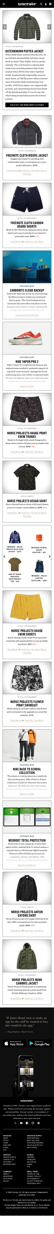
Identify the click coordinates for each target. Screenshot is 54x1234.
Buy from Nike (27, 386)
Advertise (8, 1176)
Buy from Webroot (27, 865)
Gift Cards (32, 1147)
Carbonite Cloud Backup (27, 290)
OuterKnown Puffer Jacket (24, 51)
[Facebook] (27, 1123)
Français (31, 1159)
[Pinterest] (38, 1123)
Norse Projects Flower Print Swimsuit (27, 703)
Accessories (30, 218)
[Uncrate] (27, 4)
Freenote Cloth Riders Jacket (27, 155)
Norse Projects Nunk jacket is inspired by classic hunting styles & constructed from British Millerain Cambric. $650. (27, 989)
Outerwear (17, 46)
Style (8, 46)
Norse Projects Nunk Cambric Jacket (27, 981)
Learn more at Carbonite (27, 315)
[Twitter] (15, 1123)
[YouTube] (21, 1123)
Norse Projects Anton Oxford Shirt (27, 914)
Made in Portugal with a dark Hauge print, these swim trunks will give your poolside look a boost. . (27, 443)
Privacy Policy (34, 1176)
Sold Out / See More (34, 241)
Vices (5, 1147)
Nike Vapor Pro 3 (27, 361)
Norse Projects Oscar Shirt (27, 501)
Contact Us (8, 1159)
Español (31, 1157)
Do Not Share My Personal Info (35, 1182)
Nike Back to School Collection (27, 771)
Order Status (9, 1157)
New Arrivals (33, 1138)
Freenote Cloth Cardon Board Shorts (27, 225)
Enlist (6, 1181)
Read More (12, 170)
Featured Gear (27, 286)
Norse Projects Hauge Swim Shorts (27, 632)
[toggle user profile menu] (45, 4)
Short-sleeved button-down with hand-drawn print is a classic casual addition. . (27, 506)
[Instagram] (33, 1123)
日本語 (29, 1164)
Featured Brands (35, 1143)
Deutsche (31, 1162)
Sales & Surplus (35, 1145)
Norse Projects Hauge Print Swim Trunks (27, 435)
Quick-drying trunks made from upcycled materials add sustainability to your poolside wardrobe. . (27, 640)
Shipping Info (9, 1164)
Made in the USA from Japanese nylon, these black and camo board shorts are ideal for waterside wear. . (27, 233)
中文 (28, 1166)
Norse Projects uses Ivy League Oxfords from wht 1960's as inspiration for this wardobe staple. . (27, 922)
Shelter (7, 1145)
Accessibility (33, 1178)
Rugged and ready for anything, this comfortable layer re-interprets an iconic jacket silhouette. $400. (27, 162)
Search (41, 4)
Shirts (30, 496)
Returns (7, 1162)
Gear (5, 1138)
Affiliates (7, 1178)
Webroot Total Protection (27, 840)
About (6, 1174)
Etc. (5, 1150)
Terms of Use (33, 1174)
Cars (5, 1143)
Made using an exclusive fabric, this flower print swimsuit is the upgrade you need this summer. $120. (27, 711)
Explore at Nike (27, 793)
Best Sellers (33, 1140)
